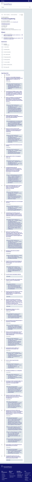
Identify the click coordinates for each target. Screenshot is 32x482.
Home (2, 14)
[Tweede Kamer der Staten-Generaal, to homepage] (6, 3)
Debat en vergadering (7, 14)
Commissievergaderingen (14, 14)
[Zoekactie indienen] (30, 7)
